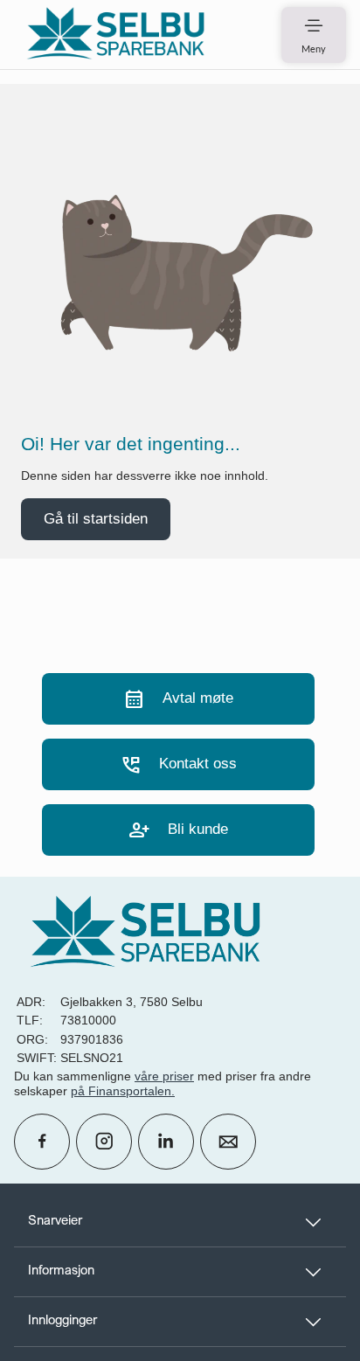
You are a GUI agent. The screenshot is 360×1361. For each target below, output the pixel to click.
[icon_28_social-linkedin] (166, 1142)
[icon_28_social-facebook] (42, 1142)
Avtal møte (178, 698)
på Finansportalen (121, 1091)
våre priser (164, 1076)
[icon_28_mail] (228, 1142)
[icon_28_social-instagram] (104, 1142)
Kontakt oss (178, 764)
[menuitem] (115, 34)
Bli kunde (178, 830)
